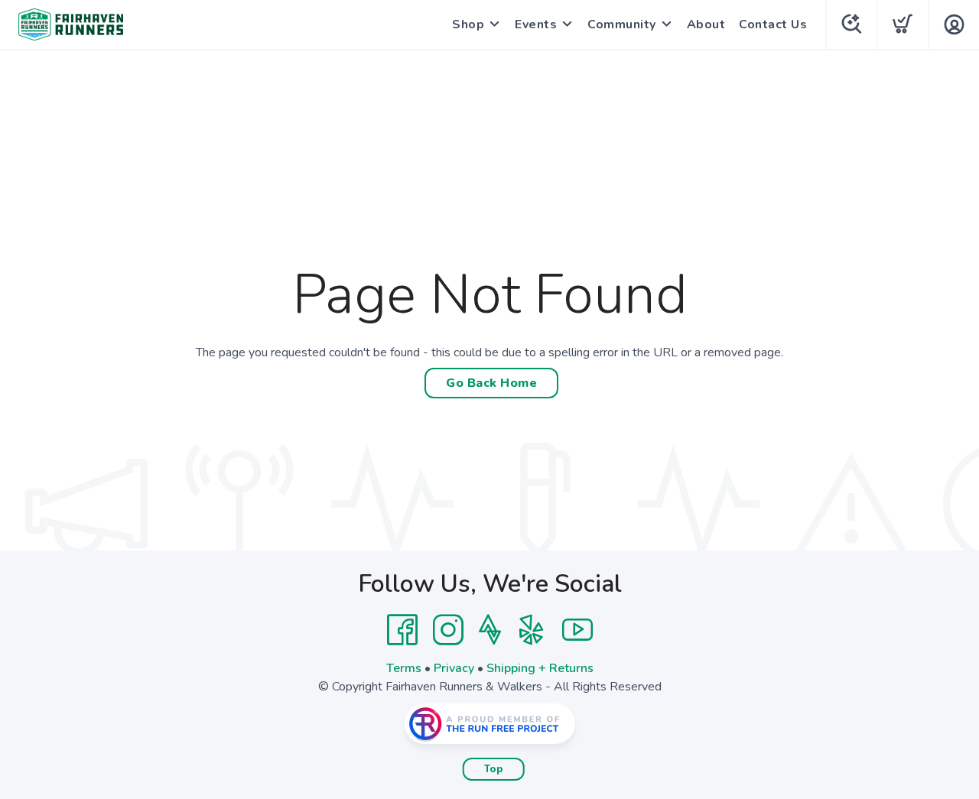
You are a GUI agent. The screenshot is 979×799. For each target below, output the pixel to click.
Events (536, 24)
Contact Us (773, 24)
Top (493, 769)
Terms (403, 668)
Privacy (454, 668)
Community (621, 24)
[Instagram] (448, 630)
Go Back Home (491, 383)
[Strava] (490, 630)
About (706, 24)
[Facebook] (402, 630)
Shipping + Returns (540, 668)
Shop (468, 24)
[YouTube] (577, 630)
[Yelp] (532, 630)
